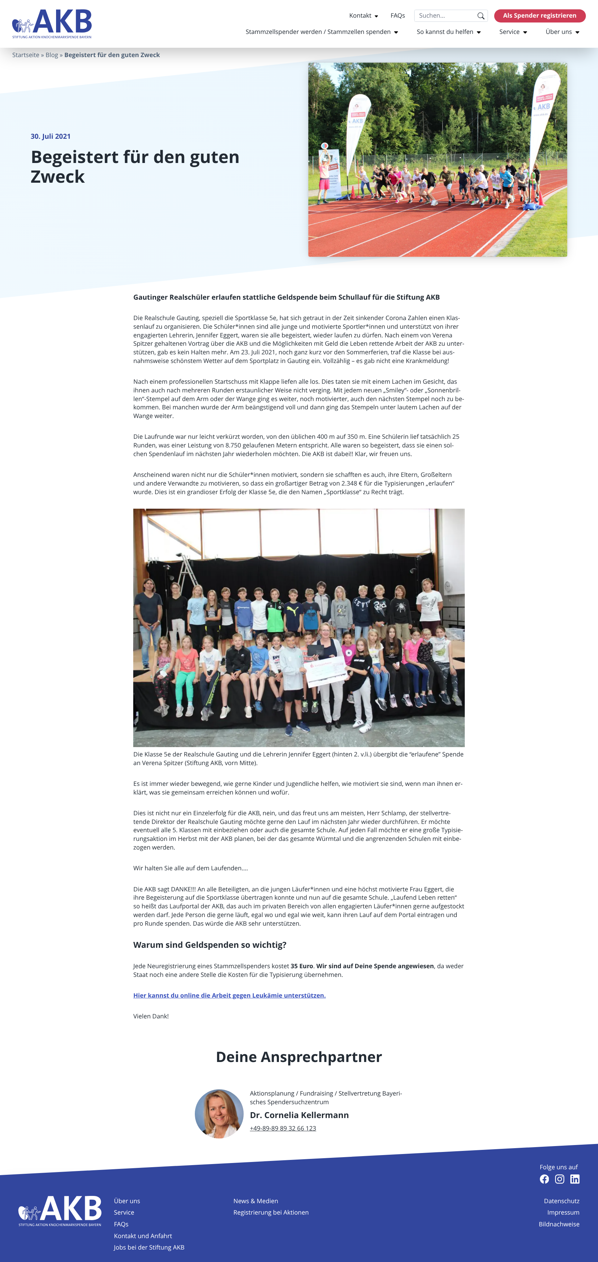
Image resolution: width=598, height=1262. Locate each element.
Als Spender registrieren (540, 15)
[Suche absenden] (481, 16)
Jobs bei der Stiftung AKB (149, 1247)
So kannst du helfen (445, 32)
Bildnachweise (559, 1224)
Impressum (563, 1212)
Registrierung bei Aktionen (271, 1212)
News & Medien (256, 1201)
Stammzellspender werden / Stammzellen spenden (318, 32)
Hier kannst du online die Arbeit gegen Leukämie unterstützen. (229, 995)
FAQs (398, 15)
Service (509, 32)
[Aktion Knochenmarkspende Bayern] (52, 24)
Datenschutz (562, 1201)
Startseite (25, 55)
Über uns (559, 32)
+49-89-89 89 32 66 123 (283, 1128)
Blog (52, 55)
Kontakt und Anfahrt (143, 1236)
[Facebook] (544, 1179)
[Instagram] (559, 1179)
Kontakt (360, 15)
